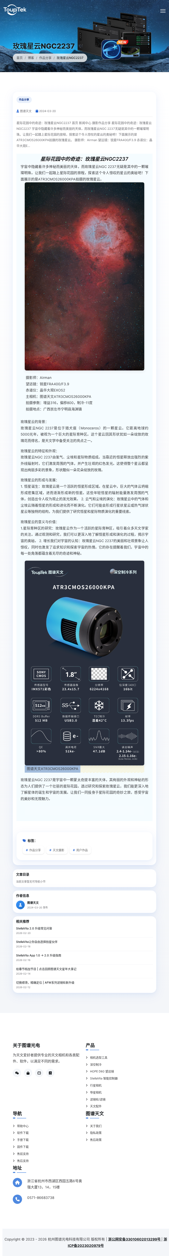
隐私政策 (95, 1132)
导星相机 (95, 1092)
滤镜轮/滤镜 (97, 1099)
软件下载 (22, 1132)
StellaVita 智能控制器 (103, 1078)
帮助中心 (22, 1126)
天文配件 (95, 1106)
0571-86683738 (40, 1198)
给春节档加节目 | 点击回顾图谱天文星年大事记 (46, 969)
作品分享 (45, 58)
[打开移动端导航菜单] (163, 11)
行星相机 (95, 1085)
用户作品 (81, 850)
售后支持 (22, 1160)
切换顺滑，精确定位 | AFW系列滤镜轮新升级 (45, 982)
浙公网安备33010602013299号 (134, 1239)
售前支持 (22, 1153)
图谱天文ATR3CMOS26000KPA (65, 397)
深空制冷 (95, 1064)
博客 (31, 58)
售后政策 (95, 1139)
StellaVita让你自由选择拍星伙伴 (37, 941)
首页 (19, 58)
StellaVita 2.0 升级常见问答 (34, 928)
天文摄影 (58, 850)
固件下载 (22, 1146)
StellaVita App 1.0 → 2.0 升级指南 (38, 955)
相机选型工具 (98, 1057)
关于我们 (95, 1126)
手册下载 (22, 1139)
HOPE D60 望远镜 (101, 1071)
